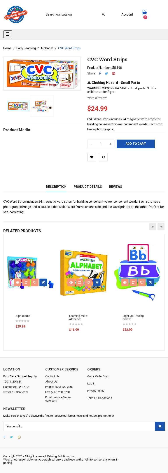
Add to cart (136, 143)
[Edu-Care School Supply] (15, 14)
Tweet (106, 73)
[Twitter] (11, 437)
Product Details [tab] (88, 186)
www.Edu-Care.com (15, 392)
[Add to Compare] (103, 157)
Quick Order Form (98, 376)
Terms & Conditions (99, 398)
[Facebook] (4, 437)
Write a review (97, 98)
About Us (51, 381)
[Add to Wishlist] (91, 157)
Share (100, 73)
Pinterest (113, 73)
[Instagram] (19, 437)
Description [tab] (56, 186)
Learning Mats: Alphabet (78, 317)
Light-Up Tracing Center (133, 317)
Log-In (91, 383)
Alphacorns (23, 315)
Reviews (115, 186)
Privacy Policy (95, 390)
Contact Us (52, 376)
